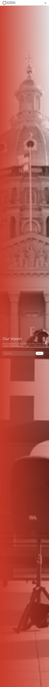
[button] (45, 3)
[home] (9, 3)
